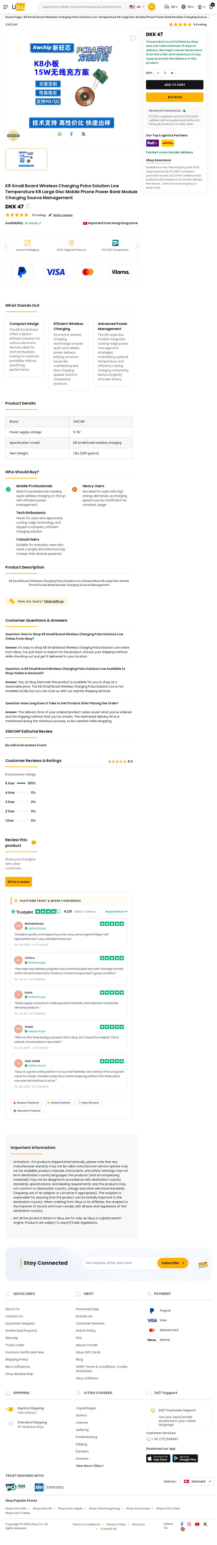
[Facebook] (182, 1525)
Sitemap (11, 1338)
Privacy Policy (116, 1524)
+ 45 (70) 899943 (164, 1439)
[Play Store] (185, 1459)
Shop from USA (15, 1508)
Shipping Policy (16, 1359)
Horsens (82, 1458)
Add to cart (174, 85)
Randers (82, 1451)
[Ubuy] (18, 7)
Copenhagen (86, 1408)
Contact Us (14, 1316)
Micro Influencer (17, 1367)
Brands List (84, 1316)
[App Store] (159, 1459)
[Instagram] (189, 1525)
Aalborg (82, 1430)
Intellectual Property (21, 1331)
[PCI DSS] (15, 1487)
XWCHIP (11, 24)
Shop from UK (42, 1508)
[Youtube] (197, 1525)
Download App (87, 1309)
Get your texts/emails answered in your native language (177, 1421)
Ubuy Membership (19, 1374)
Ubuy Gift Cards (88, 1352)
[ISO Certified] (47, 1487)
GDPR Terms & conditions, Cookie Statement (101, 1369)
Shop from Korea (138, 1508)
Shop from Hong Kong (104, 1508)
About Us (12, 1309)
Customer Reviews (90, 1323)
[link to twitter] (83, 134)
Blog (79, 1359)
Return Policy (86, 1331)
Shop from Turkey (17, 1513)
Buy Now (175, 97)
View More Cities (89, 1466)
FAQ (79, 1338)
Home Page (13, 17)
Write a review (19, 882)
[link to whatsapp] (60, 134)
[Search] (151, 7)
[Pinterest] (182, 1529)
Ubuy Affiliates (87, 1378)
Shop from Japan (70, 1508)
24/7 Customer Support (177, 1410)
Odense (82, 1422)
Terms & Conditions (86, 1524)
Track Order (14, 1345)
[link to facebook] (71, 134)
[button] (170, 7)
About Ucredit (86, 1345)
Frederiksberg (86, 1437)
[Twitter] (205, 1525)
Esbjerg (81, 1444)
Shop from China (168, 1508)
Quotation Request (20, 1323)
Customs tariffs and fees (24, 1352)
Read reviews (114, 912)
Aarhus (81, 1415)
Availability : (14, 223)
